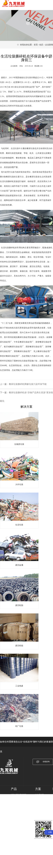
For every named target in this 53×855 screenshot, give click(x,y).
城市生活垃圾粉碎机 (18, 795)
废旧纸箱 (38, 811)
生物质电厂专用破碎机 (19, 801)
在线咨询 (46, 762)
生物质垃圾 (39, 795)
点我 (50, 832)
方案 (38, 789)
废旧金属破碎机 (17, 798)
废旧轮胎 (38, 808)
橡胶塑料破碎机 (17, 808)
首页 (36, 45)
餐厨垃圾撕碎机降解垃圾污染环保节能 (28, 384)
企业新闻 (49, 45)
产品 (14, 789)
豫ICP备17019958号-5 (21, 842)
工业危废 (38, 814)
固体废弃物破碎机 (18, 804)
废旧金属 (38, 804)
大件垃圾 (38, 798)
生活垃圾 (38, 801)
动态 (41, 45)
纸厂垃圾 (38, 817)
